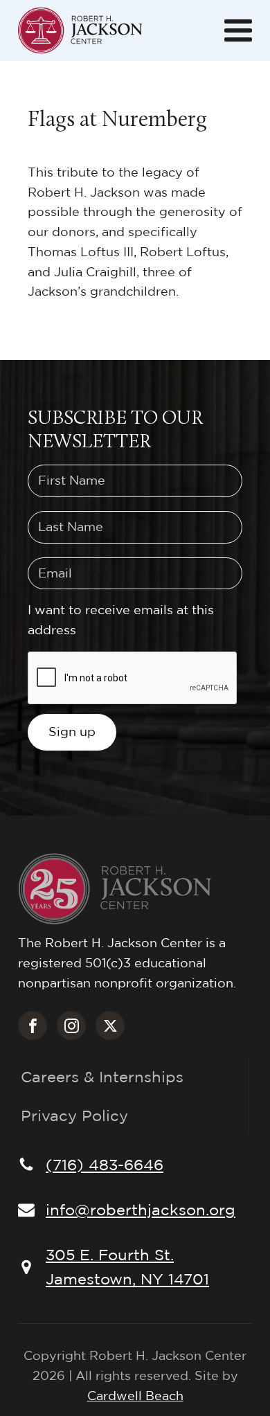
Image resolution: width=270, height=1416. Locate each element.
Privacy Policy (74, 1115)
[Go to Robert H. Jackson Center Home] (80, 30)
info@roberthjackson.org (140, 1209)
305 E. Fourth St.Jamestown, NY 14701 (127, 1266)
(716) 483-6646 (104, 1164)
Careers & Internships (102, 1076)
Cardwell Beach (135, 1395)
